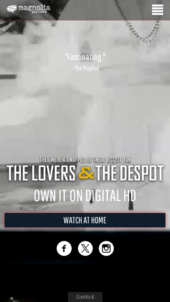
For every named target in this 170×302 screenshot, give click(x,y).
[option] (85, 62)
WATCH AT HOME (85, 220)
